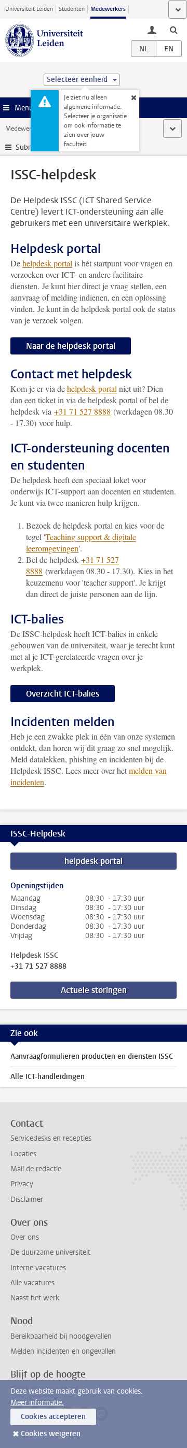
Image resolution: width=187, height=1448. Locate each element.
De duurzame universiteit (50, 1252)
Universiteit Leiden (29, 9)
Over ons (24, 1237)
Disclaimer (26, 1199)
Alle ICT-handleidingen (47, 1077)
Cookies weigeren (51, 1434)
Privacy (21, 1184)
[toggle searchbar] (173, 29)
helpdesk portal (47, 263)
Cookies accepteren (53, 1417)
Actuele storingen (94, 990)
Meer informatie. (37, 1403)
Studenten (72, 9)
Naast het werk (34, 1298)
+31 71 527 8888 (38, 966)
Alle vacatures (32, 1283)
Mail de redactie (35, 1169)
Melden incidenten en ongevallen (63, 1351)
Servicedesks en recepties (50, 1138)
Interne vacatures (38, 1268)
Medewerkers (108, 9)
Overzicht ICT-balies (62, 693)
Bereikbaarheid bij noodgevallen (61, 1336)
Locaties (23, 1154)
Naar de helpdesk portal (70, 345)
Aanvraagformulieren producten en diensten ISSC (91, 1056)
